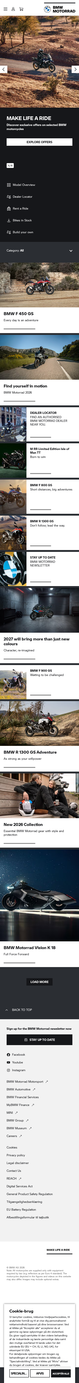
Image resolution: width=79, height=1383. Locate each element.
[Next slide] (75, 69)
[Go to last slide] (3, 69)
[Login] (13, 8)
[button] (5, 9)
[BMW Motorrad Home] (59, 9)
